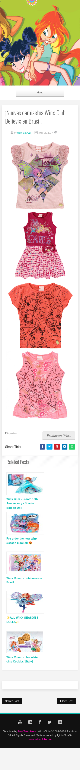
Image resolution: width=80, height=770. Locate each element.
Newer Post (12, 701)
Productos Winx (59, 435)
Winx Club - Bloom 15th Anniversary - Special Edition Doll (22, 503)
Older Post (66, 701)
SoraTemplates (27, 731)
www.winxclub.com (40, 739)
